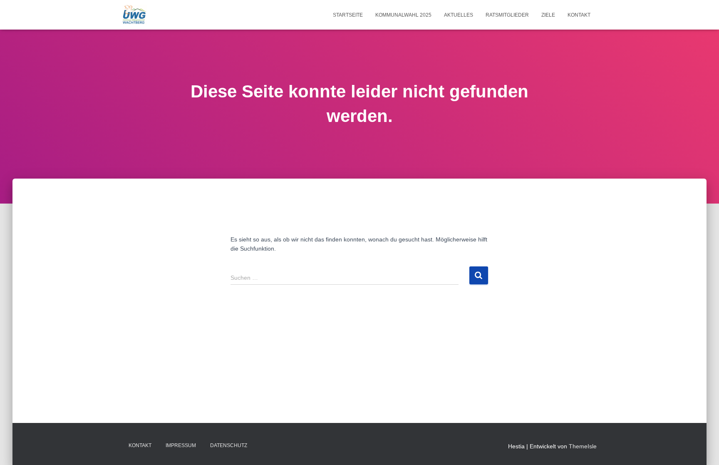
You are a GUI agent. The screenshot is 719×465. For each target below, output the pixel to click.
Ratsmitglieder (507, 15)
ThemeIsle (583, 446)
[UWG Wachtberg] (134, 15)
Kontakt (579, 15)
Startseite (348, 15)
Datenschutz (228, 445)
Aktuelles (458, 15)
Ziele (548, 15)
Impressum (181, 445)
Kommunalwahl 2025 (403, 15)
